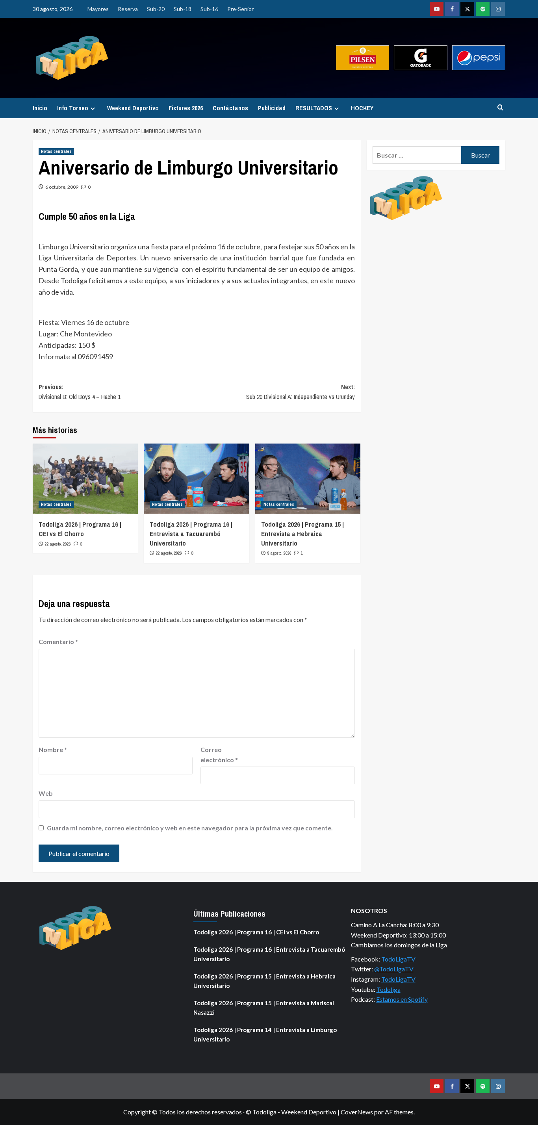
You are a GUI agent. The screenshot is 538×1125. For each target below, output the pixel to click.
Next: (300, 391)
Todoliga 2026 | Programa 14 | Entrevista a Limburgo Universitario (265, 1034)
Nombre (53, 749)
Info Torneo (72, 108)
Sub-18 (182, 9)
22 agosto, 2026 (58, 544)
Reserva (128, 9)
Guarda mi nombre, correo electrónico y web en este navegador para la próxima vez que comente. (190, 828)
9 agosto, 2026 (279, 553)
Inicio (40, 108)
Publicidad (272, 108)
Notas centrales (56, 151)
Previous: (80, 391)
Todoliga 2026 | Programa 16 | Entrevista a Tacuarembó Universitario (191, 534)
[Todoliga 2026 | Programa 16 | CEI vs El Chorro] (85, 479)
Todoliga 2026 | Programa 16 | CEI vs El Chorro (80, 529)
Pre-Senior (240, 9)
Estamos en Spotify (402, 999)
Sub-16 (209, 9)
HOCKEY (362, 108)
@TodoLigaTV (394, 969)
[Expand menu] (92, 108)
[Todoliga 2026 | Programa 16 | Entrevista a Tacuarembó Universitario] (196, 479)
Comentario (58, 641)
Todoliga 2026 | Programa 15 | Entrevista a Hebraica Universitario (302, 534)
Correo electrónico (219, 754)
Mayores (98, 9)
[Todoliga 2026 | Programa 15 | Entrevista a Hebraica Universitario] (307, 479)
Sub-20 (156, 9)
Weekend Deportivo (133, 108)
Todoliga (389, 989)
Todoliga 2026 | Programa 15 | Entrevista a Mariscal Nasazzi (263, 1007)
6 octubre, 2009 (61, 187)
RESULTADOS (313, 108)
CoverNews (357, 1112)
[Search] (500, 108)
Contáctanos (230, 108)
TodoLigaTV (398, 959)
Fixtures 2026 (186, 108)
